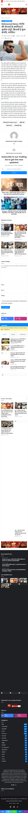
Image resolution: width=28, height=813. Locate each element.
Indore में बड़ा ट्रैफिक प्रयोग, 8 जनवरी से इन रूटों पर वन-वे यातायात (17, 347)
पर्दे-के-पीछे (8, 18)
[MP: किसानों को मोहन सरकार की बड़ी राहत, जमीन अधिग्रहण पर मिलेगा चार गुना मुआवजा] (21, 245)
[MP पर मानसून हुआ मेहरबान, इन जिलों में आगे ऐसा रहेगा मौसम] (5, 368)
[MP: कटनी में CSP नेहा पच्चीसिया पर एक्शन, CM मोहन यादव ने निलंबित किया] (23, 637)
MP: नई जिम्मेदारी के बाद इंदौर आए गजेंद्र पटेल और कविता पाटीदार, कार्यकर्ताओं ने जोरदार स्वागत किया (20, 234)
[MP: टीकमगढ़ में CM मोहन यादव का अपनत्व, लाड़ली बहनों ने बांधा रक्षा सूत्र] (5, 694)
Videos (3, 759)
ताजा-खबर (4, 735)
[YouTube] (14, 785)
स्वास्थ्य (3, 754)
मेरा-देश (3, 731)
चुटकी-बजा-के (4, 749)
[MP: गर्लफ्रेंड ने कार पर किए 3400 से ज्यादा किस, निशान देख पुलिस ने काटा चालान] (7, 245)
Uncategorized (5, 747)
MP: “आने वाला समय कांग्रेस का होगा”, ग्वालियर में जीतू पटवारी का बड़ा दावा (20, 533)
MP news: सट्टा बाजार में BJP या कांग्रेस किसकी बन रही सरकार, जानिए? (17, 354)
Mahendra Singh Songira (8, 35)
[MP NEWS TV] (9, 4)
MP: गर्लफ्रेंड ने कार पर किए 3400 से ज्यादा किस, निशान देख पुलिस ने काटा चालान (7, 252)
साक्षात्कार (3, 752)
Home (3, 18)
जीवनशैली (3, 745)
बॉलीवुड (8, 21)
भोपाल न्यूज (9, 125)
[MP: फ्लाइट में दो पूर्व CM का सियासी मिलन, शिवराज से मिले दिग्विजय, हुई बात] (23, 694)
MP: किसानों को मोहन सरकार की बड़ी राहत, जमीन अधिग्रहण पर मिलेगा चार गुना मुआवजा (20, 252)
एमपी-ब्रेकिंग (4, 728)
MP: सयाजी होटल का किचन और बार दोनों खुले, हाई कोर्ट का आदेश (7, 233)
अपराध (3, 756)
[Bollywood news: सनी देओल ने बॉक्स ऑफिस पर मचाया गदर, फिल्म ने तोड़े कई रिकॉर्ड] (5, 341)
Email (2, 290)
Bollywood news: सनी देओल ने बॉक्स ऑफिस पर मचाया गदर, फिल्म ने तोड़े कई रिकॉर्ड (18, 340)
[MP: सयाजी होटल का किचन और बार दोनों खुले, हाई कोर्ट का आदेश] (7, 227)
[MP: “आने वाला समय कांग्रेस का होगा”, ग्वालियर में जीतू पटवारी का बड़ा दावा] (21, 475)
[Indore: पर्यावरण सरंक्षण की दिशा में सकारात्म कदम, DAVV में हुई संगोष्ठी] (5, 362)
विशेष (11, 21)
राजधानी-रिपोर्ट (4, 726)
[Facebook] (12, 785)
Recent (13, 334)
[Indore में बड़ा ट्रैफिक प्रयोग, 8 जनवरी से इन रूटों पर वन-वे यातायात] (5, 348)
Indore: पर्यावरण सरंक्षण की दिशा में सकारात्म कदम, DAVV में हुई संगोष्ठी (18, 361)
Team (18, 803)
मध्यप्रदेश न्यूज (18, 125)
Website (3, 295)
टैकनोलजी (4, 761)
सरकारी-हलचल (4, 740)
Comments (22, 334)
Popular (4, 334)
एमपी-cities (4, 733)
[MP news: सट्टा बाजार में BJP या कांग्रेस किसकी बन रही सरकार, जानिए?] (5, 355)
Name (3, 284)
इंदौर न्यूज (22, 122)
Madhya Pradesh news (10, 122)
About (14, 803)
